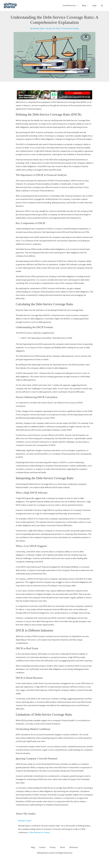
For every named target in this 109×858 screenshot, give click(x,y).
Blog (33, 847)
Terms (62, 847)
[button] (102, 5)
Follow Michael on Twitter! (39, 832)
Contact (42, 847)
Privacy (53, 847)
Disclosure (73, 847)
